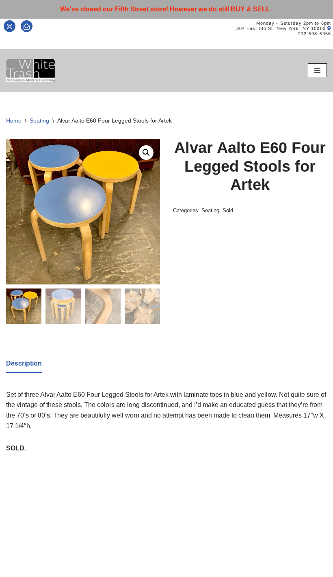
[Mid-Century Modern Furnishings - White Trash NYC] (30, 70)
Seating (39, 120)
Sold (228, 210)
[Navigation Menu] (317, 70)
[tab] (24, 364)
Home (14, 120)
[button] (146, 152)
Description (24, 363)
